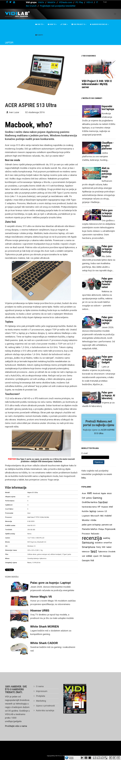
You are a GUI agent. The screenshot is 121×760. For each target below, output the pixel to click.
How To (52, 24)
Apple (103, 493)
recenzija (92, 538)
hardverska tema (89, 507)
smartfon (108, 542)
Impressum (41, 691)
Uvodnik (111, 551)
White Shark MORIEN (44, 626)
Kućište (85, 511)
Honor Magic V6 (41, 596)
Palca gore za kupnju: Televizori (107, 213)
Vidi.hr (41, 2)
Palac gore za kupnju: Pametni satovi (107, 283)
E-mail (84, 453)
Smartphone (88, 547)
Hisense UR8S (39, 610)
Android (96, 493)
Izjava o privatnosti (45, 705)
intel (111, 506)
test (94, 551)
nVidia (93, 520)
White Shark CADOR (44, 643)
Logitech (86, 516)
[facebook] (7, 2)
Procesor (86, 533)
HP (99, 507)
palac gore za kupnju (91, 525)
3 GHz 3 (42, 517)
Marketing (40, 700)
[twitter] (10, 2)
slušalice (99, 542)
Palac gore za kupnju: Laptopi (50, 582)
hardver (103, 502)
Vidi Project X (79, 24)
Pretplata (40, 696)
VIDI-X (89, 2)
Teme (64, 24)
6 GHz (47, 517)
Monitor (86, 520)
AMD (89, 493)
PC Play (79, 2)
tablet (108, 547)
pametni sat (107, 525)
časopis (107, 556)
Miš (102, 516)
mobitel (108, 515)
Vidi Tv (40, 24)
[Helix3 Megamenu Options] (115, 14)
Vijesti (40, 35)
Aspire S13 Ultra (32, 492)
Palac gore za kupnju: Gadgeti (107, 359)
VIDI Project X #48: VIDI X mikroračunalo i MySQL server (97, 84)
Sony (98, 547)
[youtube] (14, 2)
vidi (83, 556)
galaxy (89, 498)
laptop (92, 511)
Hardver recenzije (99, 24)
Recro (29, 562)
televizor (86, 551)
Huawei (104, 507)
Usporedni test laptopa (108, 108)
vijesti (95, 556)
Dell (83, 498)
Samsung (88, 542)
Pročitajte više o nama (16, 726)
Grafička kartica (89, 502)
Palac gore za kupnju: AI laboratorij (108, 395)
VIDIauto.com (65, 2)
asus (109, 493)
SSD (103, 547)
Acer (84, 493)
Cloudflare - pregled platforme (108, 145)
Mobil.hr (52, 2)
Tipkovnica (102, 551)
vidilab (89, 556)
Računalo (95, 533)
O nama (39, 686)
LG (106, 511)
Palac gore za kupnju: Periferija (107, 249)
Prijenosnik (110, 529)
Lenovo (100, 511)
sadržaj (106, 538)
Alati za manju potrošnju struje (107, 172)
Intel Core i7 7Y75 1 (33, 517)
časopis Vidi (88, 560)
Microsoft (95, 516)
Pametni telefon (89, 529)
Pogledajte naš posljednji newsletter (58, 5)
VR (100, 556)
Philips (101, 529)
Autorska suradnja (44, 710)
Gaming (97, 497)
